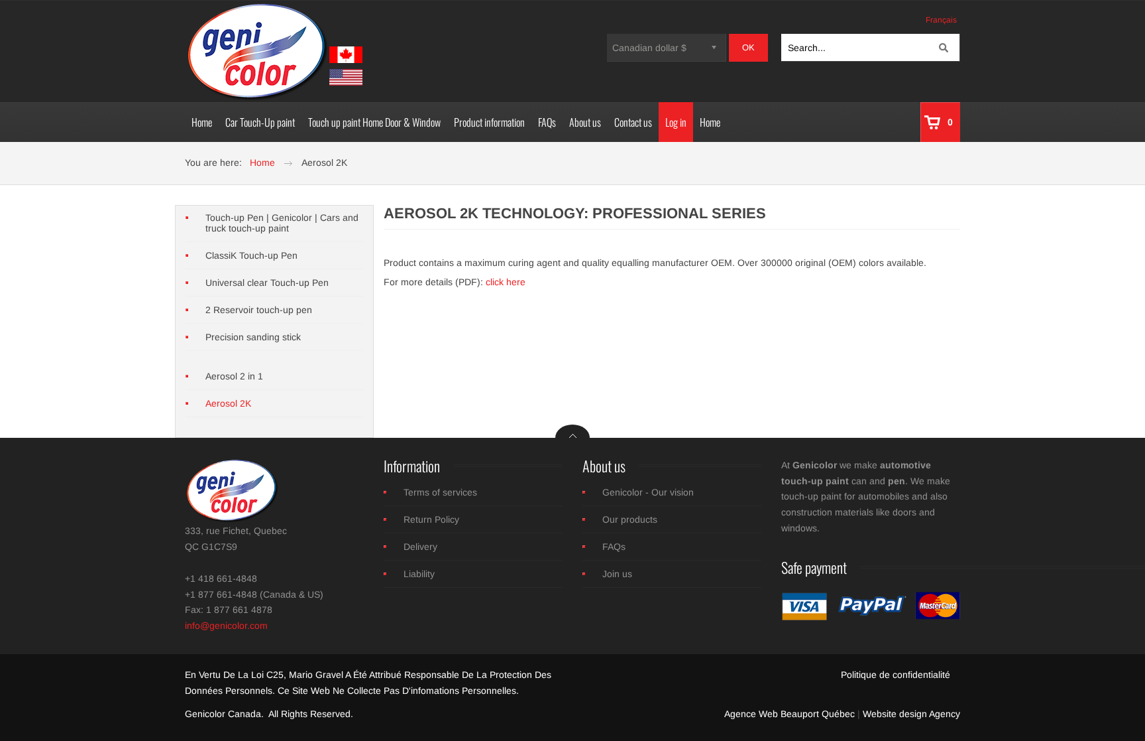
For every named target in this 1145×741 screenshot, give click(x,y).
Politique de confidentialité (895, 674)
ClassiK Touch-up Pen (251, 255)
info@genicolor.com (226, 625)
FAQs (614, 546)
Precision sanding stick (253, 337)
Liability (419, 574)
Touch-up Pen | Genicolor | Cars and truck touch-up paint (281, 223)
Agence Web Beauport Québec (789, 713)
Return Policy (431, 519)
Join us (617, 574)
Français (941, 20)
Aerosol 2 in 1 (234, 376)
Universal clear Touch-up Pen (267, 282)
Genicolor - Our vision (648, 492)
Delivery (420, 546)
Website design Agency (911, 713)
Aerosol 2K (228, 403)
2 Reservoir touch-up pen (258, 309)
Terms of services (440, 492)
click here (505, 282)
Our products (629, 519)
